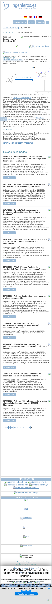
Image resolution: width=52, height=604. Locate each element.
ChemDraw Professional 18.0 (13, 59)
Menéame (8, 46)
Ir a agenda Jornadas (25, 32)
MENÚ (4, 119)
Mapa (31, 22)
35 (20, 428)
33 (15, 428)
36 (23, 428)
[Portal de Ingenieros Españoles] (19, 9)
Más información (9, 178)
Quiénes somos (19, 22)
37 (26, 428)
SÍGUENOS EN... (27, 479)
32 (12, 428)
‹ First (6, 428)
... (47, 22)
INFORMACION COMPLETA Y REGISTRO (18, 143)
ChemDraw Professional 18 (22, 98)
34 (17, 428)
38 (29, 428)
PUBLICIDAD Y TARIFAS (27, 498)
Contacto (40, 22)
